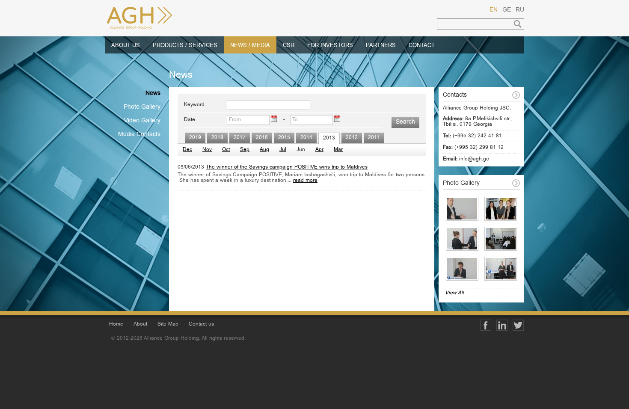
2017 (240, 138)
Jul (282, 150)
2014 (306, 138)
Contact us (201, 324)
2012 (352, 138)
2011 (374, 138)
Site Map (167, 324)
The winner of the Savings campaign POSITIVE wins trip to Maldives (287, 167)
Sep (244, 150)
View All (454, 293)
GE (506, 10)
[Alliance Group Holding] (152, 18)
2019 (195, 138)
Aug (264, 150)
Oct (226, 150)
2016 (262, 138)
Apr (319, 150)
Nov (207, 150)
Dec (187, 150)
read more (305, 181)
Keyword (194, 105)
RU (520, 10)
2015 (284, 138)
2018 (217, 138)
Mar (338, 150)
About (140, 324)
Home (116, 324)
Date (189, 120)
